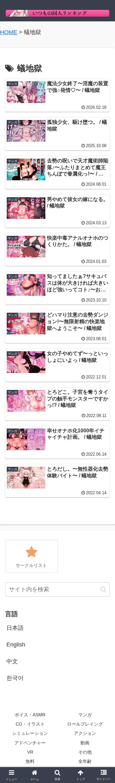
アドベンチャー (30, 742)
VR (30, 752)
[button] (103, 589)
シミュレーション (30, 733)
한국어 (15, 678)
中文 (12, 661)
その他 (85, 752)
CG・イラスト (30, 724)
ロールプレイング (85, 724)
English (15, 644)
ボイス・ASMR (30, 714)
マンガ (85, 714)
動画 (84, 742)
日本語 (15, 628)
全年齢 (85, 761)
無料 (30, 761)
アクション (85, 733)
